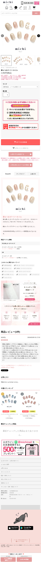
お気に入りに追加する (21, 148)
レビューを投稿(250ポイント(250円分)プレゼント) (16, 365)
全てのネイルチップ (11, 67)
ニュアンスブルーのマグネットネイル (9, 415)
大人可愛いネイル (8, 274)
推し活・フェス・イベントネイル (25, 265)
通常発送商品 (7, 265)
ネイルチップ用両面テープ (9, 248)
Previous (2, 35)
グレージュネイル (8, 271)
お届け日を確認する (17, 154)
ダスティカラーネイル (24, 271)
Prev (2, 404)
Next (38, 35)
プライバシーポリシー (29, 545)
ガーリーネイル (23, 274)
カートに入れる (21, 142)
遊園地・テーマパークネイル (23, 268)
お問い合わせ (9, 545)
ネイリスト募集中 (18, 545)
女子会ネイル (7, 268)
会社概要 (3, 545)
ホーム (2, 67)
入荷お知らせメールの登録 (19, 165)
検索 (36, 13)
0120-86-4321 (28, 3)
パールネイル (35, 274)
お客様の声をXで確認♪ (7, 367)
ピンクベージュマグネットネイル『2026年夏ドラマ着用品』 (28, 415)
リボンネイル (7, 277)
